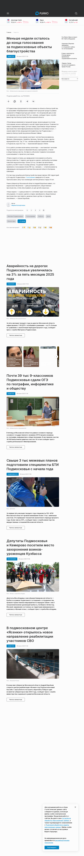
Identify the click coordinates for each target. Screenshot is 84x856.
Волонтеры (11, 221)
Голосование (30, 177)
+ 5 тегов (22, 221)
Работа (40, 216)
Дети (48, 216)
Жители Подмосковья (15, 216)
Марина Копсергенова (18, 205)
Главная (9, 32)
